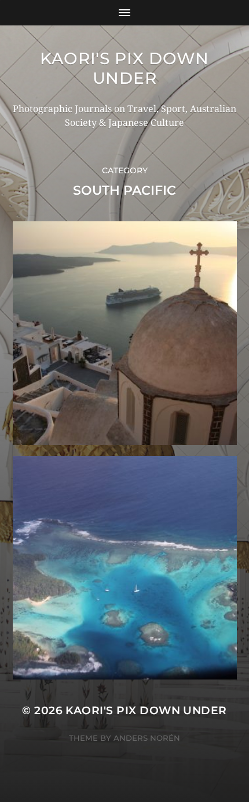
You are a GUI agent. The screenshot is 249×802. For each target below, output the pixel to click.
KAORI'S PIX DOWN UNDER (124, 68)
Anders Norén (146, 737)
